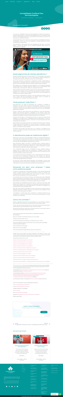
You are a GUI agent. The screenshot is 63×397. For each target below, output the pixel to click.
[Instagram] (9, 386)
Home (6, 1)
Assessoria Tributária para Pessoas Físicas (54, 368)
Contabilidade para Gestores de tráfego (44, 378)
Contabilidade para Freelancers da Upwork (44, 384)
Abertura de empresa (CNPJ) (54, 365)
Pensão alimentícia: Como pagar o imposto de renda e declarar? (25, 259)
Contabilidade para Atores (34, 382)
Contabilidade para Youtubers (34, 365)
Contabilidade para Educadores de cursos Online (44, 375)
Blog (33, 1)
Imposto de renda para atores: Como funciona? (22, 251)
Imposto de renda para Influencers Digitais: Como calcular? (24, 247)
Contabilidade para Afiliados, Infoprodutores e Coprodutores (44, 392)
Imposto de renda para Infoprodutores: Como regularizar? (24, 255)
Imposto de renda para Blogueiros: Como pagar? (22, 243)
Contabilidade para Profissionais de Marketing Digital (34, 385)
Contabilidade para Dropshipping (44, 365)
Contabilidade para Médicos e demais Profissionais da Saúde (44, 369)
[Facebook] (6, 386)
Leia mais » (22, 355)
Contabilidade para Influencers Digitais (34, 368)
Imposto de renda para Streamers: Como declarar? (23, 241)
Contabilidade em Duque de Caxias (33, 379)
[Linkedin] (17, 386)
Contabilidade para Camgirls (34, 374)
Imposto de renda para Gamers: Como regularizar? (23, 245)
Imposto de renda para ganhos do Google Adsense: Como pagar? (26, 249)
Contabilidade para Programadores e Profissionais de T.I (44, 372)
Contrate (19, 1)
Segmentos (26, 1)
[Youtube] (12, 386)
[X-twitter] (14, 386)
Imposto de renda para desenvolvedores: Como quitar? (24, 257)
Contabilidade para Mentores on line (34, 388)
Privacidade (24, 369)
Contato (38, 1)
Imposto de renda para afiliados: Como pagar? (22, 253)
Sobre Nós (12, 1)
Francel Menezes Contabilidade (21, 292)
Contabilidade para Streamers (34, 376)
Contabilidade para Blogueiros (34, 371)
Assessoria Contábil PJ (54, 370)
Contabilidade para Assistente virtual (44, 381)
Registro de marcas (54, 372)
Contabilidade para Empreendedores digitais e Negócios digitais (44, 388)
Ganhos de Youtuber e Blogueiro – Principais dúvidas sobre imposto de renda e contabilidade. (31, 261)
